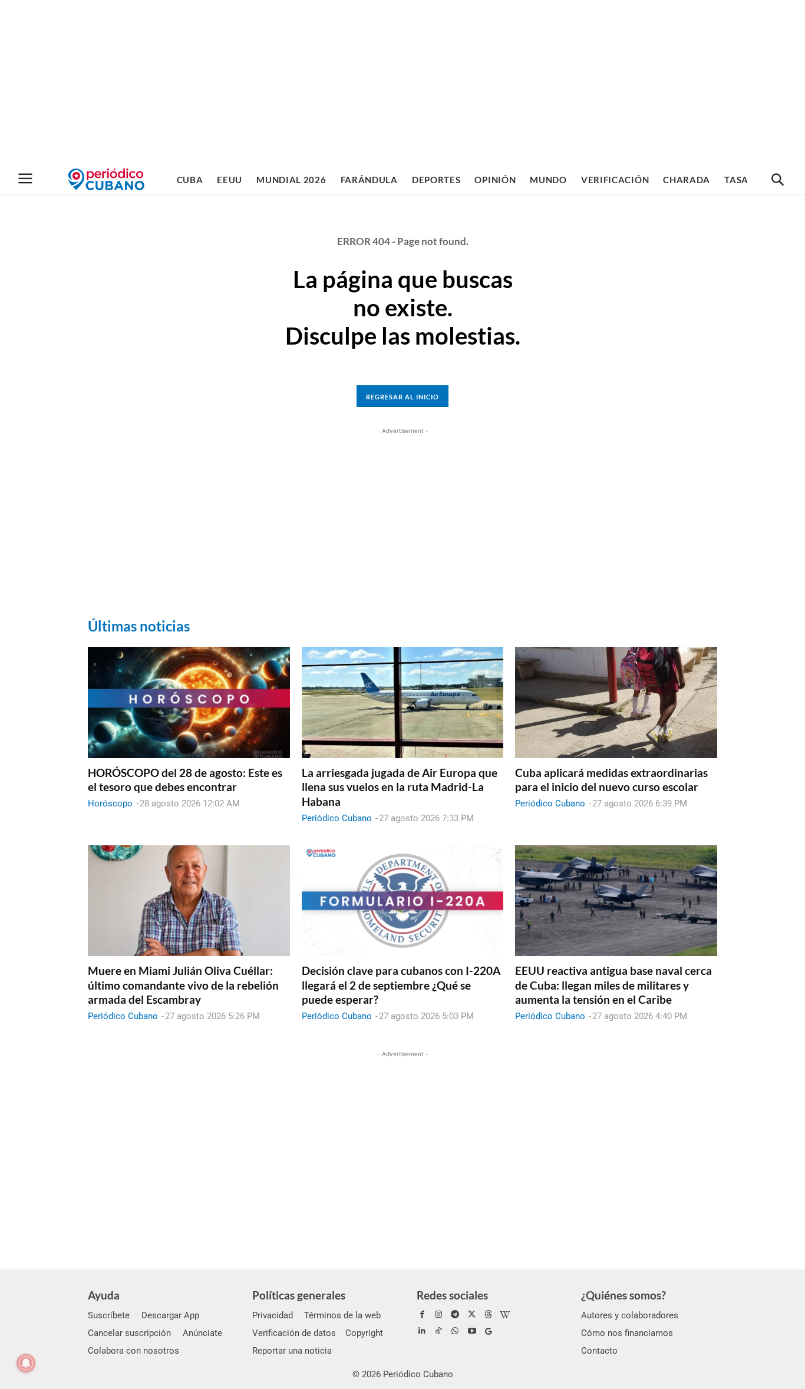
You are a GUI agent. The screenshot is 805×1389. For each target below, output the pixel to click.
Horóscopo (110, 803)
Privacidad (272, 1315)
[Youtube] (472, 1331)
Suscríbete (109, 1315)
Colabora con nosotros (133, 1350)
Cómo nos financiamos (627, 1333)
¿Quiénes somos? (623, 1295)
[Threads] (488, 1314)
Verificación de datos (294, 1333)
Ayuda (104, 1295)
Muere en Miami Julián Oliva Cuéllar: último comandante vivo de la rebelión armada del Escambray (183, 985)
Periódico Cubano (337, 818)
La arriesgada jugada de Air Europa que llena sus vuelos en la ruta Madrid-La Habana (399, 787)
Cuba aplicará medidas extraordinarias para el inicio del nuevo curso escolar (611, 780)
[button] (777, 180)
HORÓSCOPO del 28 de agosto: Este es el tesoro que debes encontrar (185, 780)
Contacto (599, 1350)
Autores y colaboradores (629, 1315)
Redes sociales (452, 1295)
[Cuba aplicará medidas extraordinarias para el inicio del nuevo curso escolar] (616, 702)
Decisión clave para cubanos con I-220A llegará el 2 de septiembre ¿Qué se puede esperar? (401, 985)
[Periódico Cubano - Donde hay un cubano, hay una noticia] (106, 179)
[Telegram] (455, 1314)
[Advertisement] (402, 82)
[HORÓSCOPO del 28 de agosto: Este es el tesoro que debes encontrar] (189, 702)
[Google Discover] (488, 1331)
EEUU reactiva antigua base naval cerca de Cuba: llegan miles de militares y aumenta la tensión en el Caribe (613, 985)
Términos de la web (342, 1315)
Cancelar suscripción (129, 1333)
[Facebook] (422, 1314)
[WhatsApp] (455, 1331)
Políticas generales (298, 1295)
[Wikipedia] (505, 1314)
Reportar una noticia (292, 1350)
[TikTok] (438, 1331)
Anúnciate (202, 1333)
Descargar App (170, 1315)
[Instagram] (438, 1314)
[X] (472, 1314)
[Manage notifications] (26, 1363)
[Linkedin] (422, 1331)
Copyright (364, 1333)
